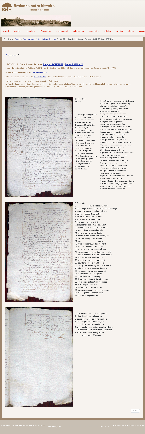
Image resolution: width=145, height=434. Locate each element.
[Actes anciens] (18, 54)
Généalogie (30, 31)
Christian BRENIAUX (39, 72)
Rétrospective (45, 31)
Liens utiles (104, 427)
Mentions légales (54, 427)
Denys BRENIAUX (74, 64)
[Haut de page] (141, 429)
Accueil (6, 31)
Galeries (107, 31)
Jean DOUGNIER (40, 77)
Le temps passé (62, 31)
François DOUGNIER (53, 64)
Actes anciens (94, 31)
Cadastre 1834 (78, 31)
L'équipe (131, 31)
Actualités (17, 31)
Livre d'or (119, 31)
